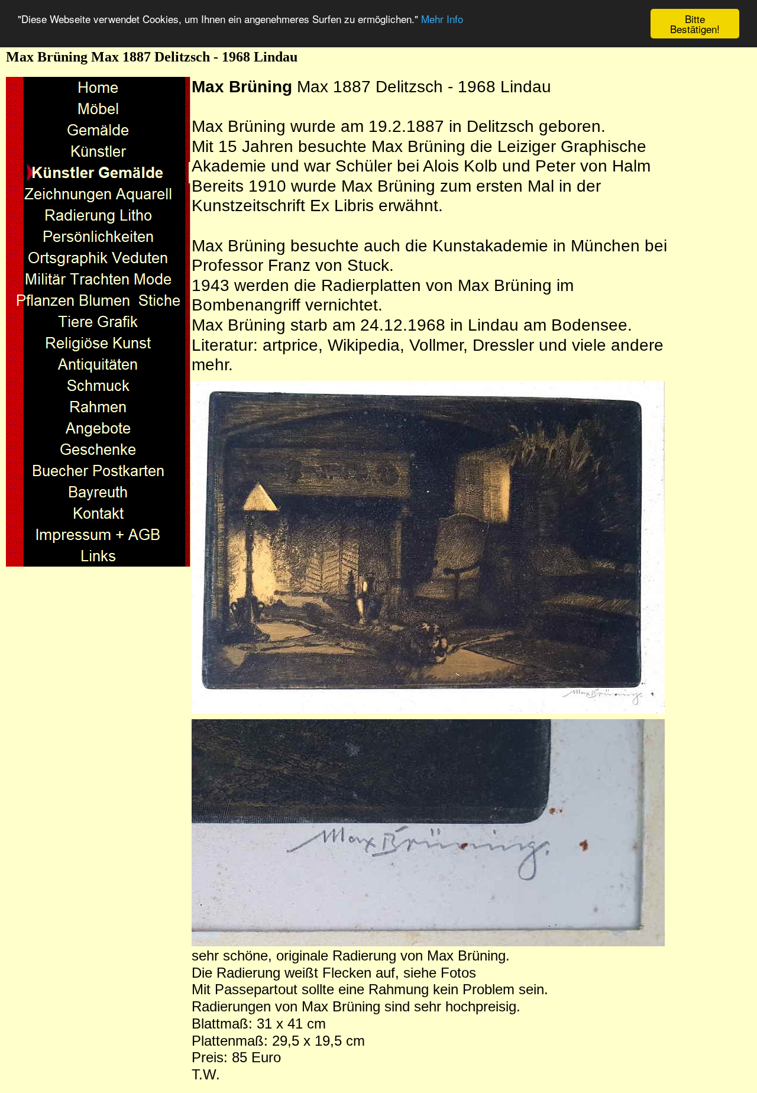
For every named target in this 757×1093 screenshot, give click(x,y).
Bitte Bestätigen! (695, 23)
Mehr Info (442, 19)
